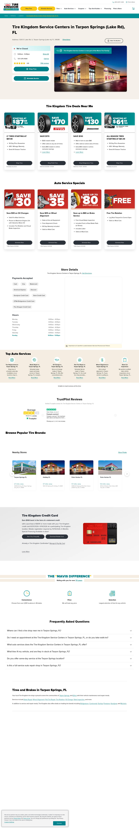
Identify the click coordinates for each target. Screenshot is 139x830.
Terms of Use (26, 818)
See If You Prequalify (33, 536)
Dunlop (100, 704)
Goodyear (114, 704)
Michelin (123, 704)
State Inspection (79, 700)
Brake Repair (28, 700)
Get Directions (87, 273)
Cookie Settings (9, 822)
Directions (66, 39)
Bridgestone (84, 704)
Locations (21, 16)
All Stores (13, 16)
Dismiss (59, 823)
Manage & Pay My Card (57, 543)
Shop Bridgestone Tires (86, 163)
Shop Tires (29, 8)
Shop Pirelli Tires (53, 163)
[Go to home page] (11, 7)
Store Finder (122, 452)
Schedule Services (46, 8)
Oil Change (69, 700)
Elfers (75, 695)
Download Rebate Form (57, 536)
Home (6, 16)
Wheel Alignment (38, 700)
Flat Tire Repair (50, 700)
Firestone (107, 704)
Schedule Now (19, 242)
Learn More (46, 152)
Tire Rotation (60, 700)
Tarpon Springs (64, 695)
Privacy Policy (17, 818)
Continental (93, 704)
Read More (12, 378)
